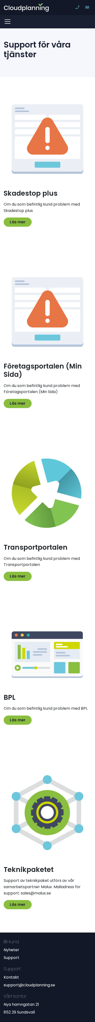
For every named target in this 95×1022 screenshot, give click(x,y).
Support (11, 957)
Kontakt (11, 977)
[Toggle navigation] (9, 21)
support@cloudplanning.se (29, 985)
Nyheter (11, 950)
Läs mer (18, 222)
